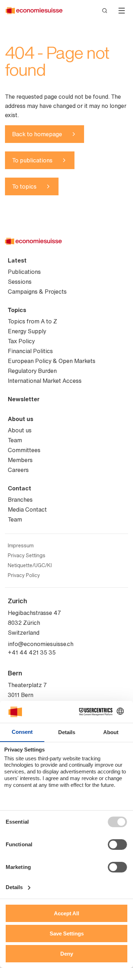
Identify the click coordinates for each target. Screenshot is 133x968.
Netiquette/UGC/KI (30, 565)
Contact (19, 488)
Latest (17, 260)
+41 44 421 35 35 (32, 652)
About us (20, 419)
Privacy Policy (24, 575)
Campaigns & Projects (37, 291)
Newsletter (24, 399)
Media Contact (27, 509)
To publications (32, 160)
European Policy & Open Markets (51, 361)
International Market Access (45, 380)
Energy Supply (27, 331)
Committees (24, 450)
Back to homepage (37, 134)
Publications (24, 271)
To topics (24, 186)
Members (20, 460)
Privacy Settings (26, 555)
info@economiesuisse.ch (40, 644)
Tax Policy (21, 341)
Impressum (21, 545)
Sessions (20, 281)
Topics (17, 310)
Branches (20, 499)
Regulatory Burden (32, 371)
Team (15, 440)
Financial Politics (30, 351)
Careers (18, 470)
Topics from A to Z (32, 321)
